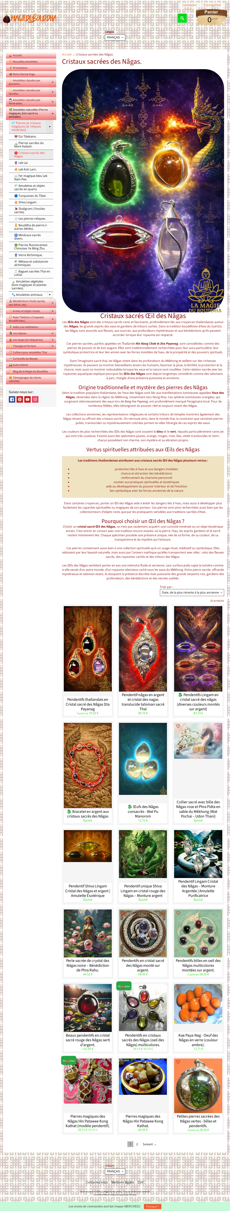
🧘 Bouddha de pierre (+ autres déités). (30, 227)
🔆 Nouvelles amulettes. (23, 62)
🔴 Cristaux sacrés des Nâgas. (29, 154)
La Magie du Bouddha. (111, 1191)
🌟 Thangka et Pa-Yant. (32, 346)
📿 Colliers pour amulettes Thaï (28, 352)
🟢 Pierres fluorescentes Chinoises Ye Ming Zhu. (30, 246)
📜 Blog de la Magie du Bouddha (28, 371)
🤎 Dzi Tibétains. (25, 136)
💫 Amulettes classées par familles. (32, 92)
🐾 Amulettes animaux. (32, 295)
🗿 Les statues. (32, 334)
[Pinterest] (20, 399)
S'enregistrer (212, 5)
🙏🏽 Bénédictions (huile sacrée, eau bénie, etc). (32, 303)
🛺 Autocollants (18, 365)
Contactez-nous (97, 1182)
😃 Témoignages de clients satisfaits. (25, 379)
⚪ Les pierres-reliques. (30, 219)
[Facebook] (12, 399)
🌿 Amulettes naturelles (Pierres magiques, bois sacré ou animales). (32, 113)
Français (113, 37)
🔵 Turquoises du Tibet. (30, 196)
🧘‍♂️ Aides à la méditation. (24, 327)
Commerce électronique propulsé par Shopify (115, 1194)
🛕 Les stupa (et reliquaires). (32, 340)
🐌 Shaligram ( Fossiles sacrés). (29, 210)
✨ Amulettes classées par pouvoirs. (32, 82)
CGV (141, 1182)
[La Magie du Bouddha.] (30, 18)
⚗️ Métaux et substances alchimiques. (31, 263)
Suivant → (150, 1144)
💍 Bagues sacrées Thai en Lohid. (32, 273)
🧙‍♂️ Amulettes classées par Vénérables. (32, 102)
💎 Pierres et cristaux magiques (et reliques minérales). (32, 126)
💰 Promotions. (18, 68)
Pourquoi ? (152, 1206)
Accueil (67, 54)
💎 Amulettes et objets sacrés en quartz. (29, 187)
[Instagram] (35, 399)
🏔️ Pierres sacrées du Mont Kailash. (29, 144)
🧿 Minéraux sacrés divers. (27, 236)
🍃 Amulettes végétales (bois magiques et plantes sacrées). (29, 284)
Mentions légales (122, 1182)
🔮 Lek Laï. (21, 163)
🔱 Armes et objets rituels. (32, 311)
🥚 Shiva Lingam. (25, 202)
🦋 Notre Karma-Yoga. (22, 74)
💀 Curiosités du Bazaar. (23, 359)
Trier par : (166, 587)
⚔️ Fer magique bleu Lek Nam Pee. (30, 177)
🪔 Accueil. (15, 55)
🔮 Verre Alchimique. (28, 255)
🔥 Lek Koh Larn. (25, 169)
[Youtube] (27, 399)
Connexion (189, 5)
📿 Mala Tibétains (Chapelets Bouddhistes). (32, 319)
